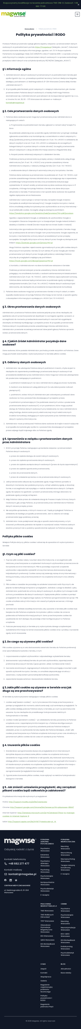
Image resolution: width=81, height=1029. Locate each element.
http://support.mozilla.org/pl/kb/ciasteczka (28, 802)
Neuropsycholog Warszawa (68, 860)
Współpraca (45, 977)
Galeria (43, 981)
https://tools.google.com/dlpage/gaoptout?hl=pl (31, 261)
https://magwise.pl (43, 47)
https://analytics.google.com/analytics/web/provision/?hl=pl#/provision (41, 213)
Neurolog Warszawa (65, 847)
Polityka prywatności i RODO (46, 998)
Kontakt (43, 973)
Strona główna (29, 29)
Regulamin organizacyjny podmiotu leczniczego (46, 988)
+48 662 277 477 (18, 863)
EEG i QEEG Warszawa (65, 935)
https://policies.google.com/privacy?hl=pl (34, 243)
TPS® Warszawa (47, 921)
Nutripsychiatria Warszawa (47, 883)
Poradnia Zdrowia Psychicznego (47, 841)
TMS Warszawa (46, 911)
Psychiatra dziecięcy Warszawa (45, 863)
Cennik (64, 904)
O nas (43, 964)
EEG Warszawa (46, 936)
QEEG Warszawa (47, 940)
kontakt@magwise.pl (15, 102)
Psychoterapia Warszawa (46, 877)
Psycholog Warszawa (44, 871)
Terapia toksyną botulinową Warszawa (68, 867)
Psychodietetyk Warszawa (47, 890)
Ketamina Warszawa (44, 856)
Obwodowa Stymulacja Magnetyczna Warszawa (46, 928)
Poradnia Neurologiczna (68, 840)
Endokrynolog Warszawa (66, 947)
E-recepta (44, 895)
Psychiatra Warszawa (45, 849)
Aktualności (66, 969)
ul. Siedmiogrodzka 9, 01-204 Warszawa (16, 891)
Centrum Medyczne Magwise (17, 885)
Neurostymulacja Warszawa (68, 928)
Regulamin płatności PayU (46, 1005)
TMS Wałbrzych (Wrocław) (47, 916)
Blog (63, 964)
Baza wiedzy (66, 973)
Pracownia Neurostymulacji (48, 905)
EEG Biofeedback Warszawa (47, 945)
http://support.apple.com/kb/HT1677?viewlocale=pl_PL (32, 821)
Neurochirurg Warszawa (66, 854)
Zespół (43, 969)
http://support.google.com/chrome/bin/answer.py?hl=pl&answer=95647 (42, 807)
